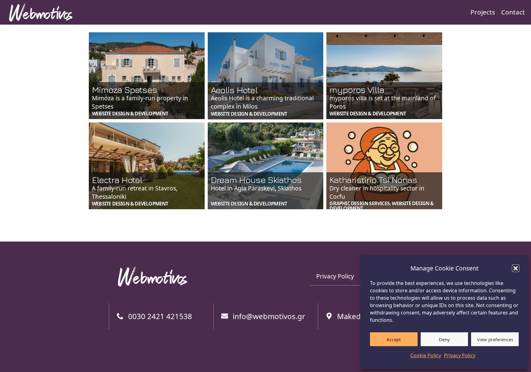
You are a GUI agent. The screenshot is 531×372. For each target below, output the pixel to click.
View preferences (495, 339)
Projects (482, 12)
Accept (394, 339)
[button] (516, 268)
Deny (444, 339)
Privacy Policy (459, 355)
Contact (513, 12)
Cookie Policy (425, 355)
